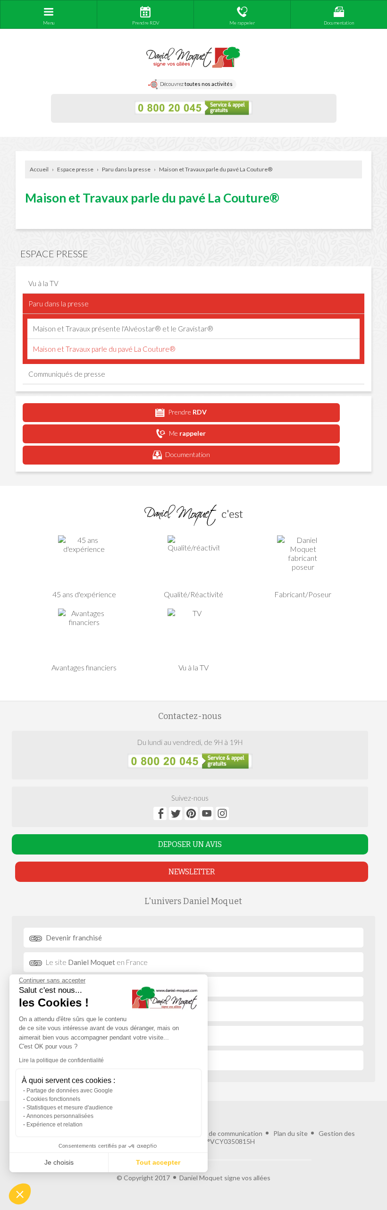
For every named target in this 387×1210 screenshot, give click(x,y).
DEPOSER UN (190, 844)
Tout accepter (158, 1162)
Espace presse (75, 169)
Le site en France (97, 962)
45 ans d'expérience (84, 594)
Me (187, 433)
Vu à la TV (43, 283)
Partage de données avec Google (69, 1090)
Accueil (39, 169)
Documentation (187, 454)
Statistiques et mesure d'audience (69, 1107)
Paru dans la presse (126, 169)
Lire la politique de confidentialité (61, 1060)
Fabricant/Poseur (302, 594)
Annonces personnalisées (59, 1116)
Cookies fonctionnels (53, 1099)
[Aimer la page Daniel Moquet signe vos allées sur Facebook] (160, 813)
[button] (19, 1194)
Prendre (187, 412)
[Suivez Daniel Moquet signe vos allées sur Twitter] (175, 813)
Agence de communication (223, 1133)
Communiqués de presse (66, 374)
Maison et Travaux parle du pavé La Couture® (215, 169)
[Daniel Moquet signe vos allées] (193, 58)
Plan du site (290, 1133)
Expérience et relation (54, 1124)
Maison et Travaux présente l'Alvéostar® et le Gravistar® (123, 328)
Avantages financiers (84, 667)
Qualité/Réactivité (193, 594)
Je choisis (59, 1162)
